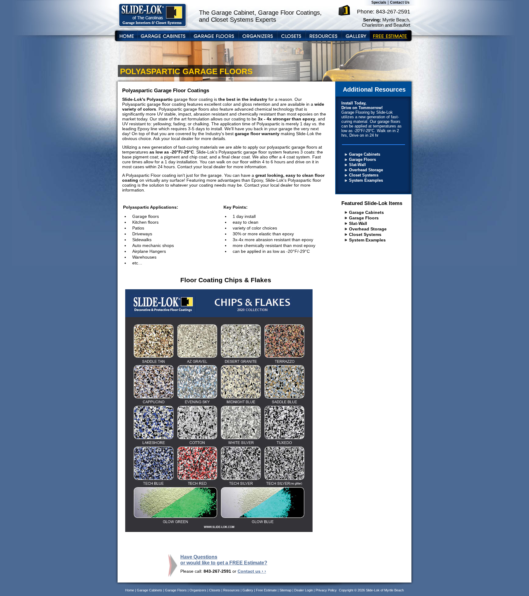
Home (129, 590)
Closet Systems (363, 175)
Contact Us (400, 2)
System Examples (366, 180)
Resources (231, 590)
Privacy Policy (326, 590)
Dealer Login (303, 590)
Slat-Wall (357, 164)
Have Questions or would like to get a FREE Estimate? (223, 559)
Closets (214, 590)
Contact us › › (252, 571)
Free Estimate (266, 590)
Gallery (247, 590)
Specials (378, 2)
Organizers (197, 590)
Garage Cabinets (364, 154)
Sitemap (285, 590)
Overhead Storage (366, 170)
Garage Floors (362, 159)
